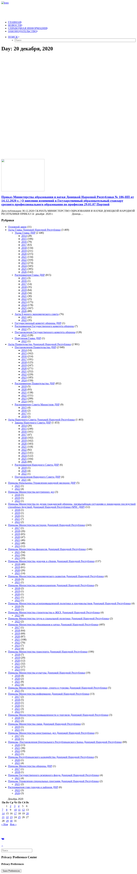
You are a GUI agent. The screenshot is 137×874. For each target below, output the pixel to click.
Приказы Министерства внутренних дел (31, 491)
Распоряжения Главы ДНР (30, 275)
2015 (24, 238)
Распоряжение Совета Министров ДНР (37, 404)
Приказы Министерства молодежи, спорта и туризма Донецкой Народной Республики (57, 687)
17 (15, 813)
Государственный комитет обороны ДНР (38, 323)
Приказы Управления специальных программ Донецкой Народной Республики (53, 781)
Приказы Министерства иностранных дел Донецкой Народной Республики (51, 733)
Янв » (13, 824)
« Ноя (4, 824)
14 (3, 813)
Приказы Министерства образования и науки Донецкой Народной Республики (53, 624)
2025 (24, 269)
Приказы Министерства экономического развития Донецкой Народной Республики (56, 576)
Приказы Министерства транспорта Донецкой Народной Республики (48, 651)
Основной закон (17, 226)
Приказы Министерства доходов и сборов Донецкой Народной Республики (51, 561)
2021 (24, 256)
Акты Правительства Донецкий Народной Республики (39, 344)
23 (11, 817)
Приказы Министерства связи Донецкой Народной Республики (44, 724)
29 (7, 820)
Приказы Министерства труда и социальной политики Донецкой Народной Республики (58, 618)
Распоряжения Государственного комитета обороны (44, 326)
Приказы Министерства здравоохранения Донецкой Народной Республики (51, 585)
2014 (24, 235)
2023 (24, 262)
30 (11, 820)
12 (23, 809)
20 (27, 813)
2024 (24, 265)
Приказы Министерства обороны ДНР (30, 766)
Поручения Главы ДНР (28, 338)
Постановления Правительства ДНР (35, 347)
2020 (24, 253)
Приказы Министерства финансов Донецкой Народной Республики (47, 549)
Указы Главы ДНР (25, 232)
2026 (24, 272)
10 (15, 809)
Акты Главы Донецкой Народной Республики (34, 229)
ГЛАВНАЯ (14, 22)
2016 (24, 241)
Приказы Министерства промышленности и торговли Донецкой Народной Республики (58, 714)
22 (7, 817)
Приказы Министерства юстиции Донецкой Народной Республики (46, 525)
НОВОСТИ (14, 25)
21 (3, 817)
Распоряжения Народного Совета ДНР (37, 464)
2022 (24, 259)
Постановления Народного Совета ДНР (37, 476)
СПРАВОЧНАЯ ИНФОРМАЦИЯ (27, 28)
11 (19, 809)
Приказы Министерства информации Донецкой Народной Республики (48, 693)
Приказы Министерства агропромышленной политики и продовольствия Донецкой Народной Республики (69, 603)
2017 (24, 244)
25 (19, 817)
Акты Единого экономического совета (37, 314)
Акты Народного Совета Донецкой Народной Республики (41, 419)
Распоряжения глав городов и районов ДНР (33, 787)
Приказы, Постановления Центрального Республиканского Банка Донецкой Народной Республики (65, 742)
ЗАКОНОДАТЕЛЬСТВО (22, 31)
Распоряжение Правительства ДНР (35, 383)
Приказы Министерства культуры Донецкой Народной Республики (46, 672)
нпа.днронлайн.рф (50, 830)
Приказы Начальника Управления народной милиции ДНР (42, 482)
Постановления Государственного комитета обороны (45, 332)
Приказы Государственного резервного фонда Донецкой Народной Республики (53, 775)
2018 (24, 247)
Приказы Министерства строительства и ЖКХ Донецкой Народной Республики (54, 612)
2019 (24, 250)
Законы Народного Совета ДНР (33, 422)
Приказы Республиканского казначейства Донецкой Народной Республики (51, 757)
